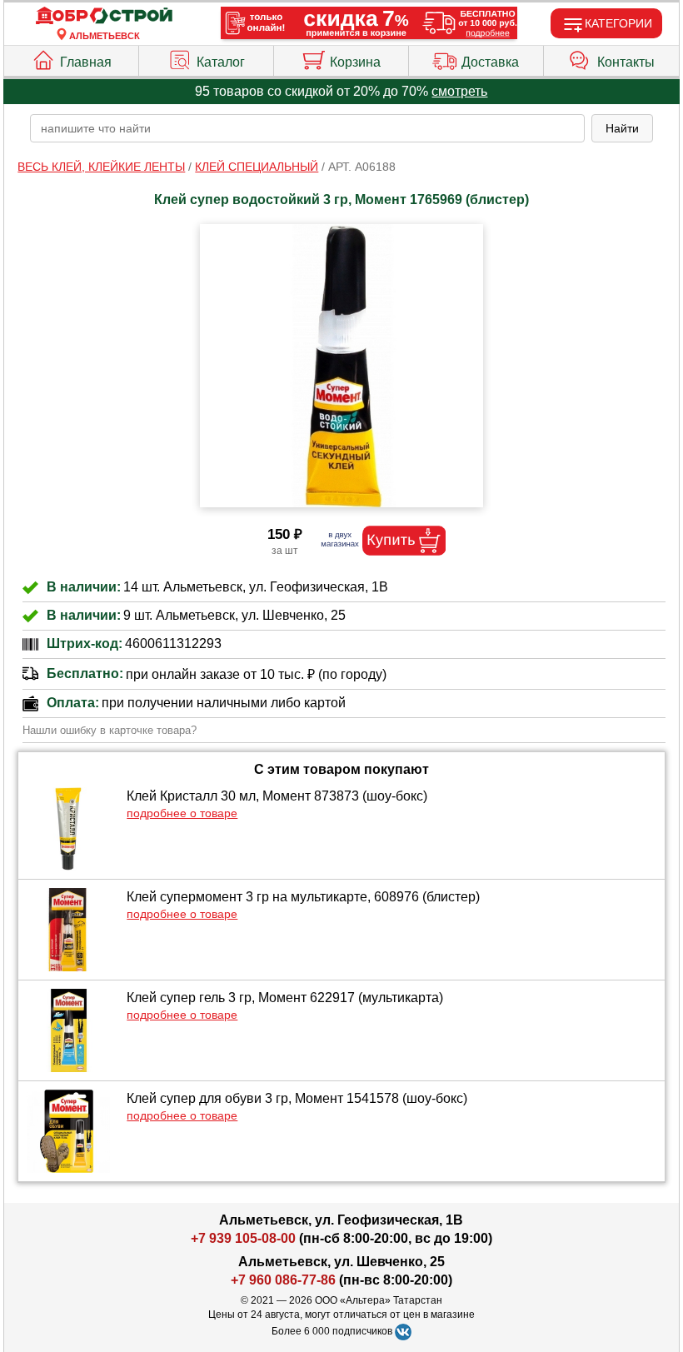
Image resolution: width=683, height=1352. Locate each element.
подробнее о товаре (182, 813)
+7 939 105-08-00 (243, 1238)
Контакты (626, 62)
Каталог (221, 62)
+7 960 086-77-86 (283, 1280)
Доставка (490, 62)
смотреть (459, 91)
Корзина (355, 62)
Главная (86, 62)
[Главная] (104, 16)
